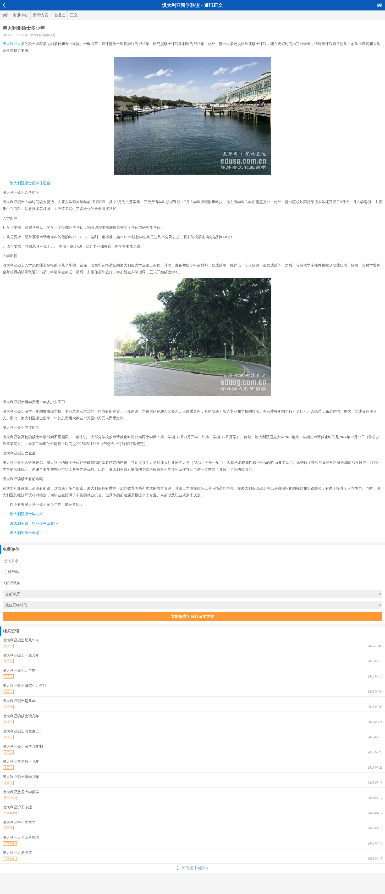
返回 (4, 5)
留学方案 (41, 15)
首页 (379, 5)
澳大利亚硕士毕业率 (26, 514)
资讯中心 (20, 15)
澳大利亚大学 (14, 44)
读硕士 (59, 15)
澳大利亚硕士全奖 (24, 533)
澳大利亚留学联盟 (43, 35)
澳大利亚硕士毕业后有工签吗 (34, 523)
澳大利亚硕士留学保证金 (30, 183)
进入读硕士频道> (192, 868)
